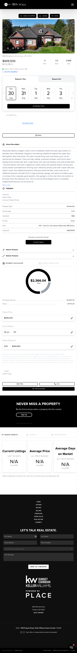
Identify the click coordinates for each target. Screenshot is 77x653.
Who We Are (38, 519)
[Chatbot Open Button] (71, 647)
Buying (38, 508)
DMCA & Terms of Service (60, 650)
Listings (39, 505)
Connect (38, 522)
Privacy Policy (47, 650)
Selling (38, 511)
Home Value (38, 516)
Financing (38, 513)
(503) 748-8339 (39, 613)
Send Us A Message (38, 567)
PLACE (59, 628)
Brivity (10, 650)
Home (38, 502)
